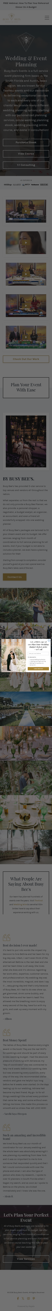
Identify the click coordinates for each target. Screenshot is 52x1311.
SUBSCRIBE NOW (38, 668)
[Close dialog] (49, 640)
